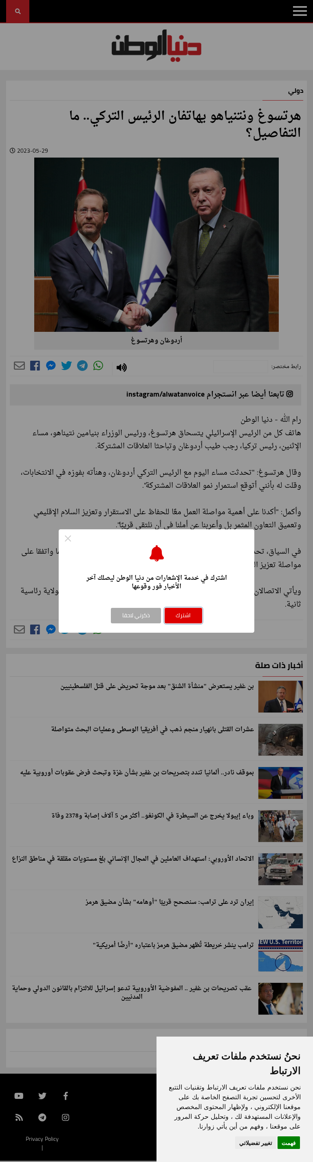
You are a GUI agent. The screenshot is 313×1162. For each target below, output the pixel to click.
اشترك (183, 615)
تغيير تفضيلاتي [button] (255, 1142)
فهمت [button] (289, 1142)
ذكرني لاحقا (136, 615)
